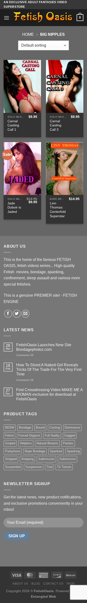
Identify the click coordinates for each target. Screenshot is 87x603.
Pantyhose (12, 451)
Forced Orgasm (29, 435)
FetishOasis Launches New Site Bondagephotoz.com (43, 347)
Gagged (69, 435)
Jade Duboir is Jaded (14, 207)
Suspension (33, 467)
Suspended (13, 467)
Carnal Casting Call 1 (13, 125)
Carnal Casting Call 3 (55, 125)
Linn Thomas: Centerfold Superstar (58, 209)
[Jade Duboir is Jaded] (22, 168)
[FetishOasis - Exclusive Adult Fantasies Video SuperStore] (43, 17)
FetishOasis (44, 591)
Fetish (9, 435)
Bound (40, 427)
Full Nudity (52, 435)
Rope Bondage (35, 451)
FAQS (71, 583)
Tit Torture (64, 467)
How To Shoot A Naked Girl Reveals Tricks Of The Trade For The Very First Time (48, 369)
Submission (46, 459)
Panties (68, 443)
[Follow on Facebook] (8, 314)
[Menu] (6, 18)
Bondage (25, 427)
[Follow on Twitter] (17, 314)
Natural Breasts (47, 443)
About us (20, 583)
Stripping (27, 459)
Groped (10, 443)
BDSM (9, 427)
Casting (54, 427)
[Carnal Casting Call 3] (64, 86)
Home (28, 34)
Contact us (53, 583)
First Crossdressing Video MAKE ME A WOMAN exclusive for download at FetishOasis (49, 394)
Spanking (73, 451)
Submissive (67, 459)
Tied (49, 467)
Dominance (72, 427)
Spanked (56, 451)
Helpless (26, 443)
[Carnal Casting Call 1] (22, 86)
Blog (35, 583)
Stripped (11, 459)
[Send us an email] (25, 314)
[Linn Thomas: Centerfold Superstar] (64, 168)
